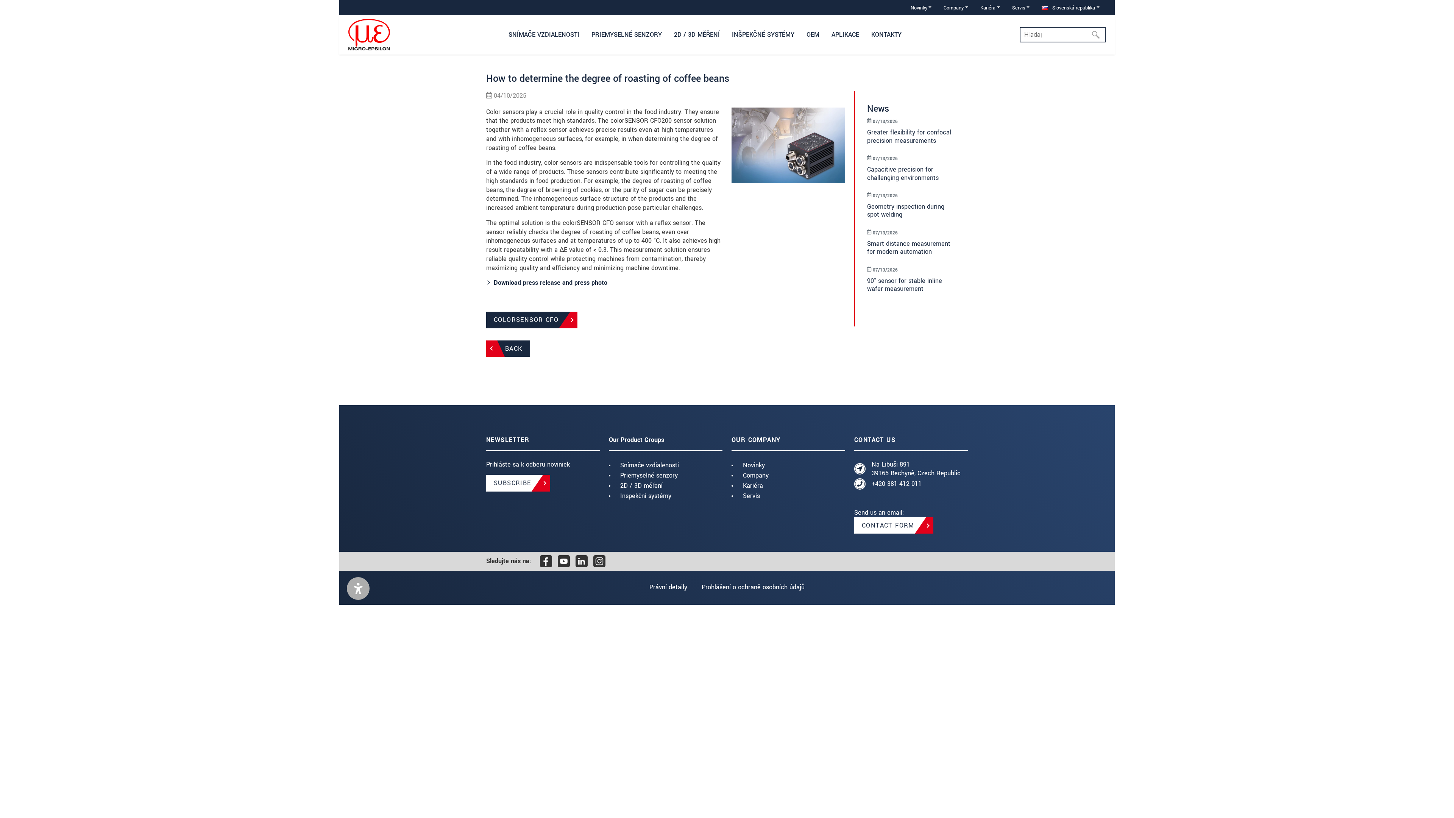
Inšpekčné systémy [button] (763, 34)
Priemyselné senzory (649, 475)
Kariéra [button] (987, 7)
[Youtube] (564, 561)
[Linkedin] (582, 561)
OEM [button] (813, 34)
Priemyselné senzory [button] (626, 34)
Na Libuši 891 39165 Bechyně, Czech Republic (916, 469)
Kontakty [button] (886, 34)
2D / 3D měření (641, 486)
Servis (751, 496)
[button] (358, 588)
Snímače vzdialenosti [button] (544, 34)
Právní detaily (668, 587)
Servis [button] (1018, 7)
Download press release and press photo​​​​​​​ (550, 282)
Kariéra (753, 486)
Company (756, 475)
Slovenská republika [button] (1073, 7)
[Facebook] (546, 561)
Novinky (754, 465)
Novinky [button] (919, 7)
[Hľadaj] (1098, 34)
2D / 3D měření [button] (697, 34)
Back (514, 348)
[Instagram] (599, 561)
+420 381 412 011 (897, 483)
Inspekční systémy (645, 496)
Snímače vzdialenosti (649, 465)
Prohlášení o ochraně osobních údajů (753, 587)
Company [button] (954, 7)
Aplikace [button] (845, 34)
